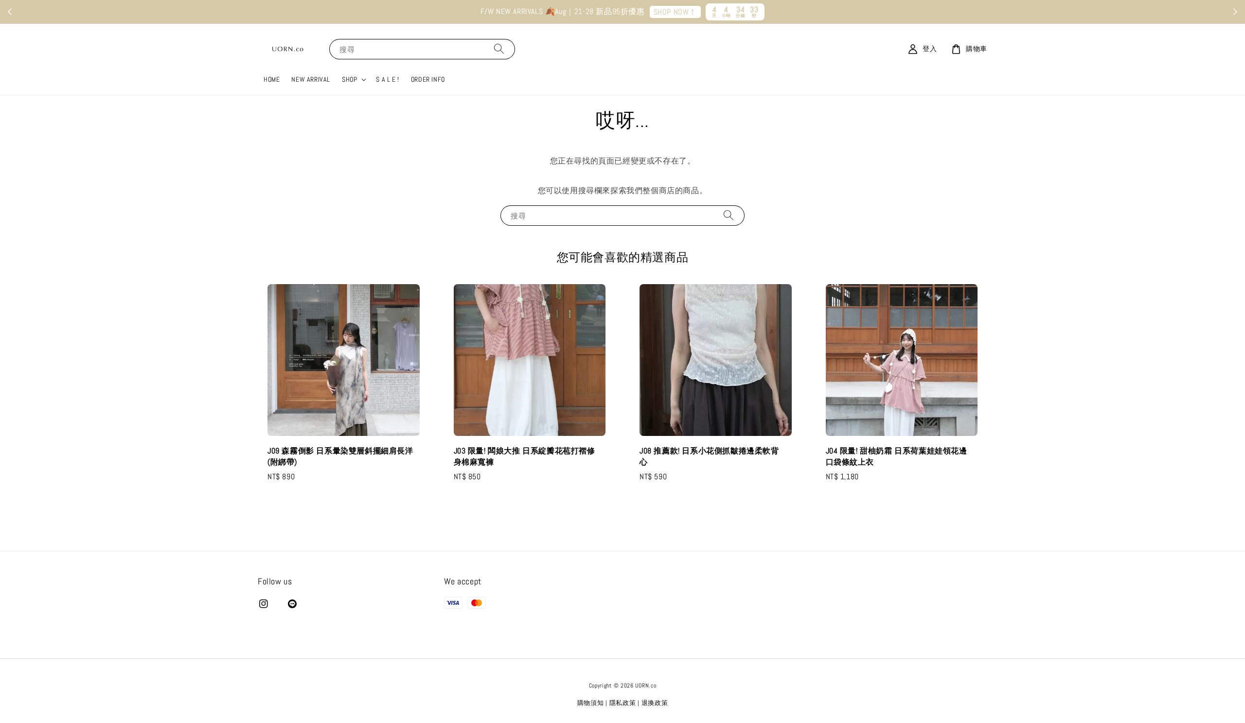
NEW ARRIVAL (310, 79)
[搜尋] (499, 48)
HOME (272, 79)
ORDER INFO (428, 79)
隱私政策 (622, 703)
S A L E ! (387, 79)
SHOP (349, 79)
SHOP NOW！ (675, 12)
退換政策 (654, 703)
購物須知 (590, 703)
